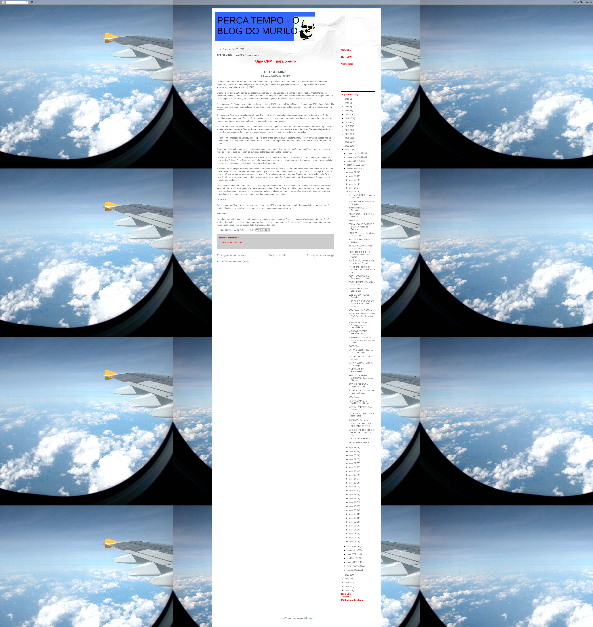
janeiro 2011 (352, 570)
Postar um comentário (233, 242)
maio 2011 (352, 554)
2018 (347, 122)
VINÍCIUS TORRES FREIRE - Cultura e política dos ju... (361, 432)
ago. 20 (353, 467)
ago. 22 (353, 459)
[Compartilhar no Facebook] (265, 229)
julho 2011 (352, 546)
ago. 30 (353, 176)
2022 (347, 106)
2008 (347, 582)
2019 (347, 118)
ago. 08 (353, 514)
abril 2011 (351, 558)
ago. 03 (353, 533)
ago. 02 (353, 538)
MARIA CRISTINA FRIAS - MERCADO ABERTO (361, 425)
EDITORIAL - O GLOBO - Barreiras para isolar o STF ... (362, 269)
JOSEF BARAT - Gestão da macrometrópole (361, 391)
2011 (347, 150)
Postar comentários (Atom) (237, 261)
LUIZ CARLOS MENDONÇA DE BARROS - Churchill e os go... (361, 303)
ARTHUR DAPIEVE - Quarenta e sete (358, 385)
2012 (347, 146)
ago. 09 (353, 510)
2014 (347, 138)
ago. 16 (353, 483)
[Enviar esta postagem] (251, 230)
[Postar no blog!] (259, 229)
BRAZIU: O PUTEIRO (358, 420)
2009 (347, 579)
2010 (347, 575)
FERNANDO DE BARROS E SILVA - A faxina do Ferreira (361, 226)
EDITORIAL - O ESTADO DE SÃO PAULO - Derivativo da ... (362, 316)
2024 (347, 99)
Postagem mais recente (231, 255)
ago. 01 (353, 541)
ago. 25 (353, 447)
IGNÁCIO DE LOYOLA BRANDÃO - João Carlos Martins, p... (361, 377)
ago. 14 (353, 490)
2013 (347, 142)
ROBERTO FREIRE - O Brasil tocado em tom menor (359, 254)
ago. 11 (352, 502)
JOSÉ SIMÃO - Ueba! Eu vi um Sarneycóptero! (361, 262)
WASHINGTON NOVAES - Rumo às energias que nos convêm (362, 339)
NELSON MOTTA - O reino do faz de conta (361, 351)
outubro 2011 (353, 161)
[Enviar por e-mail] (257, 229)
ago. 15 (353, 487)
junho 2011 (352, 550)
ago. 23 (353, 455)
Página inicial (276, 255)
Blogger (309, 618)
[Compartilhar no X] (262, 229)
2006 (347, 590)
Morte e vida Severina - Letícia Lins (359, 289)
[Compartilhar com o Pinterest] (268, 229)
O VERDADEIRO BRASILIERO (356, 370)
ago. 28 (353, 184)
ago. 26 (353, 192)
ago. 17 (353, 479)
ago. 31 (353, 172)
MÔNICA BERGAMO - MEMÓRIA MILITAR (359, 332)
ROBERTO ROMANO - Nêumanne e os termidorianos (359, 324)
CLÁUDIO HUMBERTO (359, 439)
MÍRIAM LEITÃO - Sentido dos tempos (361, 364)
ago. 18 (353, 475)
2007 (347, 586)
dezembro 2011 (354, 153)
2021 (347, 110)
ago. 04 (353, 530)
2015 (347, 134)
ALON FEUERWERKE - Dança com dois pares (360, 277)
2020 (347, 114)
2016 (347, 130)
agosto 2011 (352, 169)
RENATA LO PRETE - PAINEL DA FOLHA (359, 402)
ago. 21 (353, 463)
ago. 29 (353, 180)
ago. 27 (353, 188)
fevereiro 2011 (353, 566)
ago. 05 (353, 526)
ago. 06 (353, 522)
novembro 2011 (354, 157)
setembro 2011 (354, 165)
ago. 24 (353, 451)
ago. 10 (353, 506)
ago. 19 (353, 471)
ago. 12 (353, 498)
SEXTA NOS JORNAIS (359, 443)
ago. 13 (353, 494)
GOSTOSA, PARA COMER (361, 310)
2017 (347, 126)
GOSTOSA (354, 220)
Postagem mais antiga (320, 255)
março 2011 (352, 562)
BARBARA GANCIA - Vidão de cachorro (361, 247)
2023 (347, 103)
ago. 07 (353, 518)
